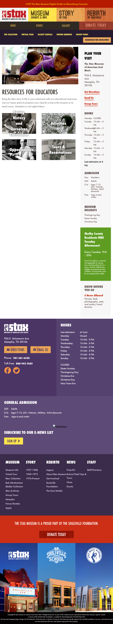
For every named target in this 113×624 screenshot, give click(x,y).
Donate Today (96, 26)
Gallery (66, 25)
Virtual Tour (27, 34)
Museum (40, 15)
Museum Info (12, 469)
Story (66, 15)
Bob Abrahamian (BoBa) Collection (14, 484)
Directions (15, 349)
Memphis (10, 499)
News (13, 25)
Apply (9, 507)
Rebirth (97, 15)
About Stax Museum (56, 474)
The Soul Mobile (54, 490)
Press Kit (71, 469)
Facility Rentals (45, 34)
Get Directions (92, 92)
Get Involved (52, 478)
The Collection (10, 34)
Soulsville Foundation (52, 484)
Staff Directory (94, 469)
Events (39, 25)
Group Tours (82, 34)
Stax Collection (13, 478)
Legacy (50, 469)
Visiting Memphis (64, 34)
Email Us (89, 98)
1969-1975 (32, 474)
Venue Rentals (13, 503)
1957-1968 (32, 469)
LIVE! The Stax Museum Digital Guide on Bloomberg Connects (56, 4)
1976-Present (32, 478)
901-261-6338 (21, 358)
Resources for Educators (97, 39)
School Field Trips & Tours (76, 476)
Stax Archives (12, 490)
